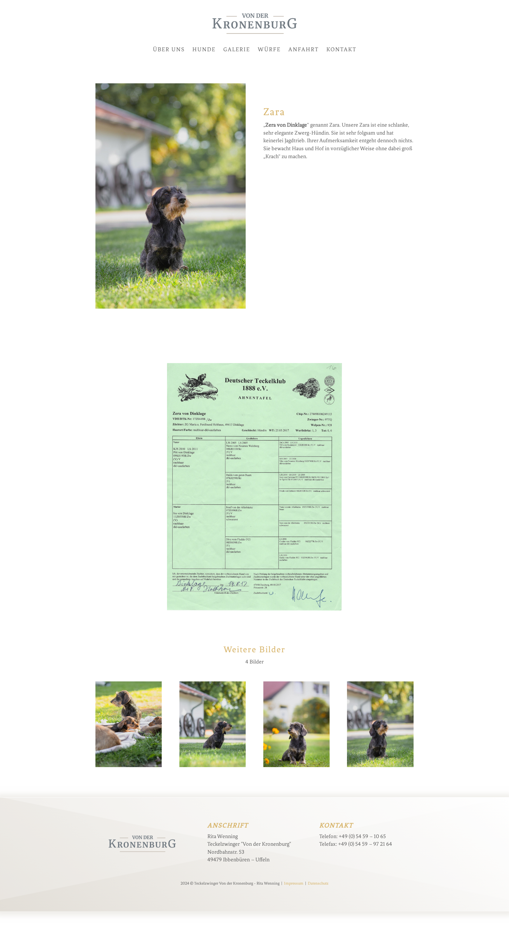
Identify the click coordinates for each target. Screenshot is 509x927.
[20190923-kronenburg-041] (296, 767)
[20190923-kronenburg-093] (128, 767)
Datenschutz (318, 883)
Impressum (293, 883)
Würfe (269, 50)
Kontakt (341, 50)
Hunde (204, 50)
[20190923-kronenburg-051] (380, 767)
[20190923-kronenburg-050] (212, 767)
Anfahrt (303, 50)
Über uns (169, 50)
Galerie (236, 50)
